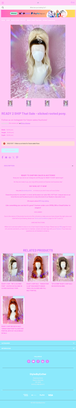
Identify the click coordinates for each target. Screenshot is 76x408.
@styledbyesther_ (27, 190)
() (73, 2)
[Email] (6, 157)
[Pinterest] (17, 157)
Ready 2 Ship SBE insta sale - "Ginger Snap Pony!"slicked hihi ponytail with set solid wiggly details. (12, 330)
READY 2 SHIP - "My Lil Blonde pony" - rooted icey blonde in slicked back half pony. (11, 286)
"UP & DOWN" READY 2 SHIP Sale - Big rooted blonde (62, 285)
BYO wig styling (44, 201)
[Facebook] (2, 157)
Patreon (58, 229)
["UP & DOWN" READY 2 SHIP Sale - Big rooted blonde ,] (63, 267)
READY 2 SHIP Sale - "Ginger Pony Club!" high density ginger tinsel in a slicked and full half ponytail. (38, 287)
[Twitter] (13, 157)
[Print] (10, 157)
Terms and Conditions (41, 218)
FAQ (61, 227)
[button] (24, 123)
